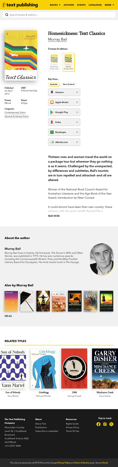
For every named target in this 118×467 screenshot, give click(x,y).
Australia (53, 84)
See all (8, 316)
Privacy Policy (72, 427)
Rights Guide (72, 423)
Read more (54, 216)
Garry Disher (105, 396)
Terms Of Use (72, 431)
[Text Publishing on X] (111, 424)
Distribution (41, 427)
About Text (40, 423)
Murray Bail (57, 39)
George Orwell (74, 396)
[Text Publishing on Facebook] (98, 424)
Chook (105, 462)
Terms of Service (81, 462)
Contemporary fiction (15, 112)
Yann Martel (13, 396)
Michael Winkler (43, 396)
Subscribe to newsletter (46, 431)
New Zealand (69, 84)
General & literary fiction (17, 116)
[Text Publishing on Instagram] (105, 424)
